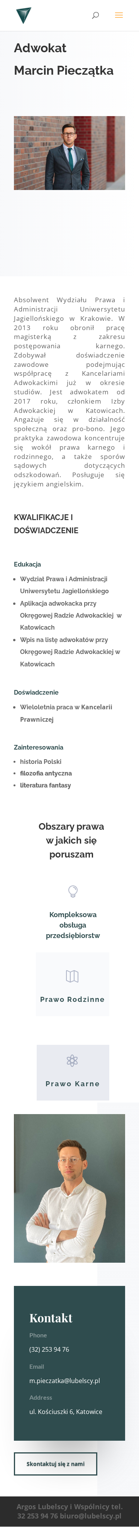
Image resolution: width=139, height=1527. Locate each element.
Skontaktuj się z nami (56, 1463)
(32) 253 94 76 (49, 1349)
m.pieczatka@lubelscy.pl (64, 1380)
